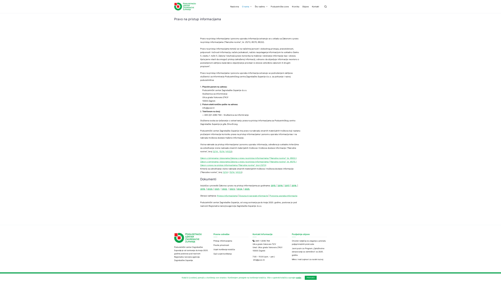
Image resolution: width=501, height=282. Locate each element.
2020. (210, 189)
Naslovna (234, 6)
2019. (203, 189)
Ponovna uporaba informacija (283, 196)
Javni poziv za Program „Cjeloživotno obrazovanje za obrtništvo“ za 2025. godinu (308, 251)
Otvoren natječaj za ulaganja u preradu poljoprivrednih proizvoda (309, 242)
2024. (240, 189)
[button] (250, 6)
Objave (305, 6)
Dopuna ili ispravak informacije (253, 196)
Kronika (295, 6)
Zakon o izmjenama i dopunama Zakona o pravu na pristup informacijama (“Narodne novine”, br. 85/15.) (248, 161)
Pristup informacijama (227, 196)
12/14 (215, 151)
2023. (232, 189)
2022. (225, 189)
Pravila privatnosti (221, 245)
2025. (247, 189)
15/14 (221, 151)
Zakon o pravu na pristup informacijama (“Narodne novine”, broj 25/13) (233, 165)
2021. (217, 189)
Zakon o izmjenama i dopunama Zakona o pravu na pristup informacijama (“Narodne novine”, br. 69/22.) (248, 158)
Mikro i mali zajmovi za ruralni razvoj (307, 259)
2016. (280, 185)
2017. (287, 185)
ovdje (298, 278)
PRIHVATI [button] (311, 278)
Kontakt (315, 6)
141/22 (228, 151)
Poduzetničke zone (280, 6)
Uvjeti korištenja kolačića (224, 249)
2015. (273, 185)
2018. (294, 185)
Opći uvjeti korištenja (222, 254)
